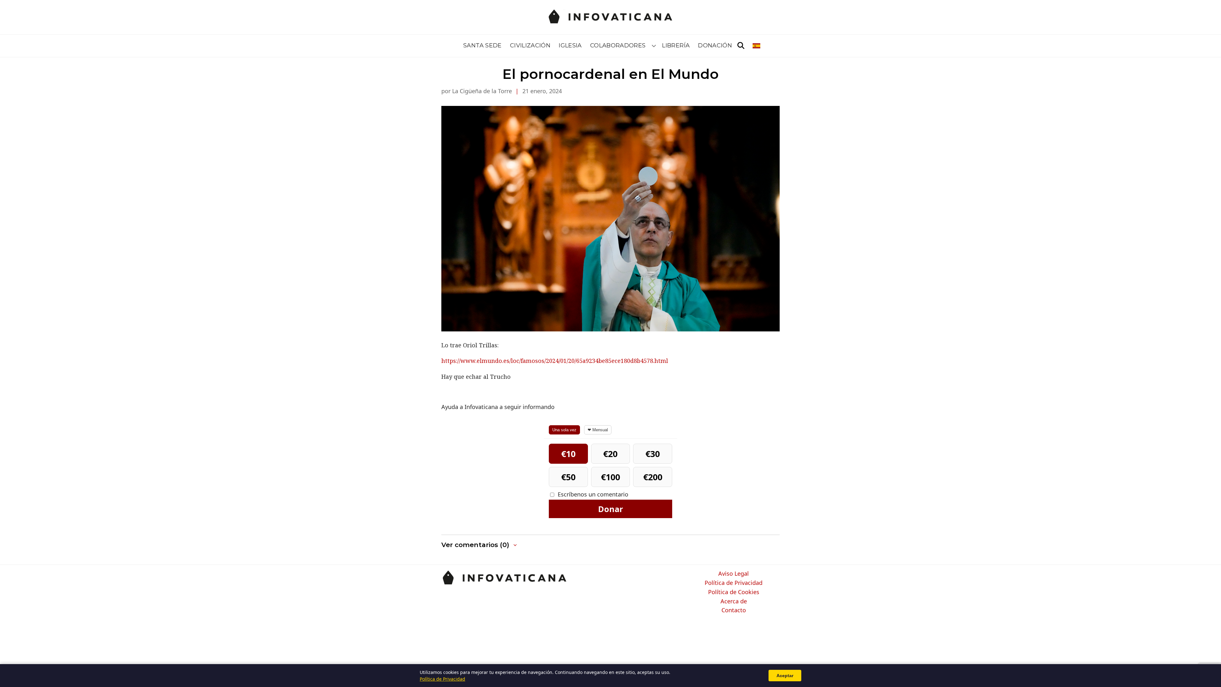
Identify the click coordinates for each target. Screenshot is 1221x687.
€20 (610, 454)
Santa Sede (482, 45)
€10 (568, 454)
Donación (715, 45)
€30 (652, 454)
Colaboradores (618, 45)
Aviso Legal (733, 574)
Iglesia (570, 45)
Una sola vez (564, 429)
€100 (610, 477)
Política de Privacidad (733, 583)
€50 (568, 477)
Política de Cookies (733, 592)
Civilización (530, 45)
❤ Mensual (598, 429)
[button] (479, 545)
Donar (610, 508)
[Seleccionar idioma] (757, 45)
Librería (676, 45)
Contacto (733, 610)
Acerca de (734, 601)
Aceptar (784, 675)
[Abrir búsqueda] (740, 45)
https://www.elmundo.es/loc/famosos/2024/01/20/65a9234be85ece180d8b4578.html (554, 360)
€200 (652, 477)
